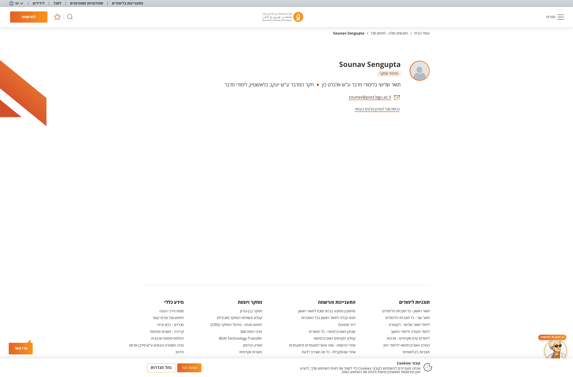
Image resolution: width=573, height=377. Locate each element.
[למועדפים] (57, 17)
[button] (555, 17)
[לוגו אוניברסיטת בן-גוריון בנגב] (283, 17)
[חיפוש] (70, 17)
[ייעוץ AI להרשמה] (555, 351)
